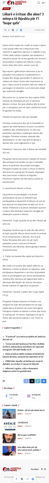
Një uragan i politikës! (27, 435)
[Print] (21, 30)
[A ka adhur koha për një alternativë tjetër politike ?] (9, 451)
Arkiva (6, 8)
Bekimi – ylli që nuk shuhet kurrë (31, 410)
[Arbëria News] (17, 2)
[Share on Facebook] (9, 30)
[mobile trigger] (5, 2)
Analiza (20, 414)
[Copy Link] (17, 30)
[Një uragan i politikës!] (9, 438)
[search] (39, 3)
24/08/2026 (23, 422)
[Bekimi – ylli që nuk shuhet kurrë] (9, 414)
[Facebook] (13, 396)
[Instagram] (35, 396)
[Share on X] (13, 30)
